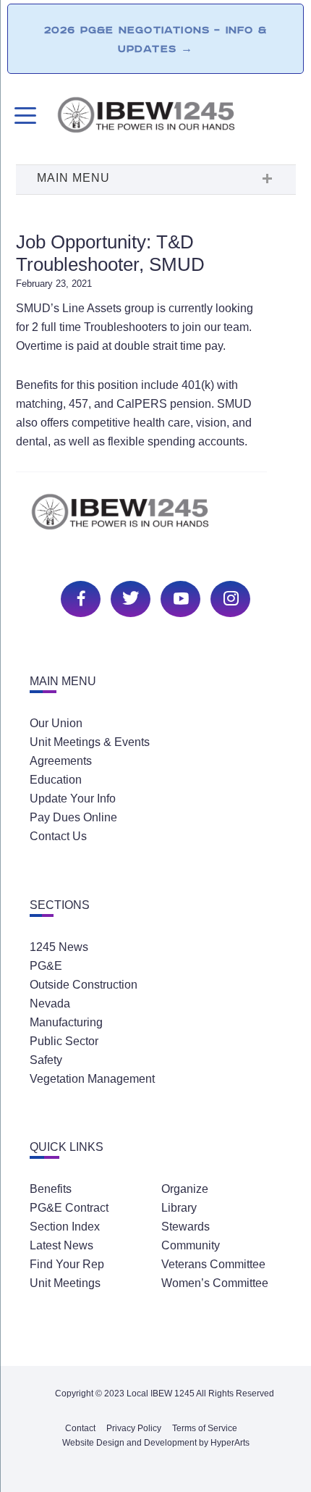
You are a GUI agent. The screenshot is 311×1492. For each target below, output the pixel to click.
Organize (184, 1189)
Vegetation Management (92, 1079)
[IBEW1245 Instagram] (228, 597)
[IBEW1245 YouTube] (178, 597)
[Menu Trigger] (23, 115)
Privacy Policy (133, 1428)
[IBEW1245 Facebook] (79, 597)
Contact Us (58, 836)
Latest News (61, 1245)
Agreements (61, 761)
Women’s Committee (214, 1283)
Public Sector (64, 1041)
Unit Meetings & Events (90, 742)
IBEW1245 (176, 117)
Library (179, 1208)
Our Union (56, 723)
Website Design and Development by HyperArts (156, 1443)
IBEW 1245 (155, 520)
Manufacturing (66, 1022)
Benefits (51, 1189)
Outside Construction (83, 984)
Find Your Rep (67, 1264)
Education (56, 780)
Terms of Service (204, 1428)
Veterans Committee (213, 1264)
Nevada (50, 1003)
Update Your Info (73, 798)
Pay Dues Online (73, 817)
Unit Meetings (65, 1283)
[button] (155, 179)
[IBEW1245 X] (129, 597)
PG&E (46, 966)
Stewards (185, 1226)
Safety (46, 1060)
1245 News (59, 947)
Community (190, 1245)
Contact (80, 1428)
